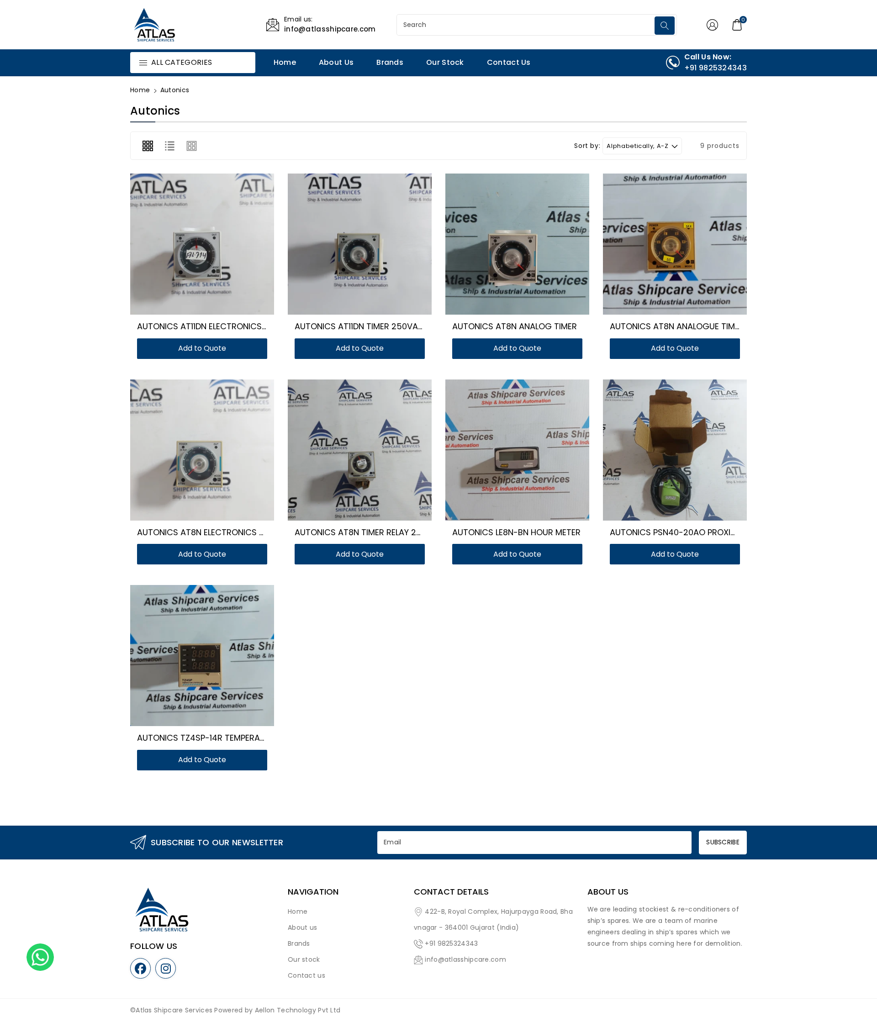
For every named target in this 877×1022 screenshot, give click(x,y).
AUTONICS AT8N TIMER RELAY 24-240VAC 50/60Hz (395, 532)
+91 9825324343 (451, 943)
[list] (169, 146)
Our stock (304, 959)
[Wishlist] (191, 247)
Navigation (313, 892)
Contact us (306, 975)
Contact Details (451, 892)
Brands (299, 943)
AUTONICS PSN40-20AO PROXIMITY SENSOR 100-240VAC (722, 532)
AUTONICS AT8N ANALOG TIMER (514, 326)
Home (140, 90)
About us (302, 927)
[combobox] (526, 25)
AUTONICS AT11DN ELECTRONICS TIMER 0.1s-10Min (232, 326)
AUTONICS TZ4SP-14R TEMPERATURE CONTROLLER (234, 737)
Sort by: (587, 146)
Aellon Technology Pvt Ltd (298, 1010)
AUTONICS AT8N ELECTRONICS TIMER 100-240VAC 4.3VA (248, 532)
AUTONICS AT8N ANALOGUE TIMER (677, 326)
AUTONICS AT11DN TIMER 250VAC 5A (366, 326)
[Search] (665, 25)
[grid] (147, 146)
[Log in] (712, 25)
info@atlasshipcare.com (465, 959)
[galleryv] (192, 146)
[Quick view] (213, 247)
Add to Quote (202, 348)
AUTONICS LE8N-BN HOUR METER (516, 532)
